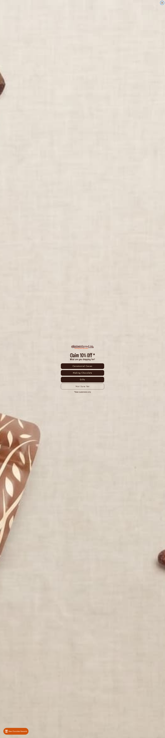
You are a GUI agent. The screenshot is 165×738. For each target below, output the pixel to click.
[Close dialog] (162, 3)
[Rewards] (16, 731)
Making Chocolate (82, 372)
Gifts (82, 379)
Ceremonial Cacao (82, 366)
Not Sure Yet (82, 386)
